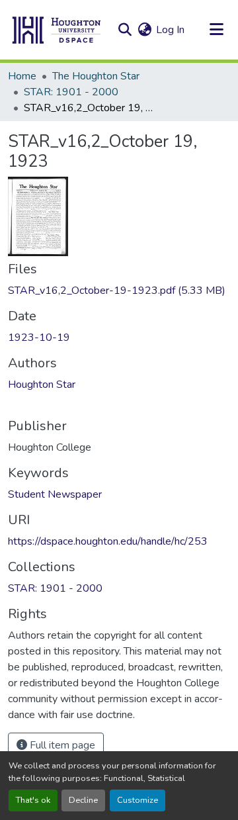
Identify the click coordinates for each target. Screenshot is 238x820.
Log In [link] (170, 30)
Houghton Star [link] (41, 384)
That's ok (33, 800)
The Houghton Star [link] (95, 76)
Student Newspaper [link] (55, 494)
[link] (119, 290)
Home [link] (22, 76)
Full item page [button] (61, 745)
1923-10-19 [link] (39, 337)
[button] (57, 29)
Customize (137, 800)
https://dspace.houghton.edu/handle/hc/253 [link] (108, 541)
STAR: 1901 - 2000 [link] (71, 92)
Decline (83, 800)
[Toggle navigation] (216, 29)
